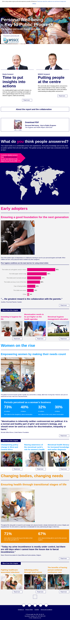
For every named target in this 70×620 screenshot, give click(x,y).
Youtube (35, 605)
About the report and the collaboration (34, 109)
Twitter (29, 605)
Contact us (21, 609)
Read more (26, 100)
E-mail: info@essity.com (35, 617)
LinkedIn (46, 605)
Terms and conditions (46, 609)
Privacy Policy (29, 609)
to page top (35, 597)
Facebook (23, 605)
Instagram (40, 605)
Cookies (37, 609)
